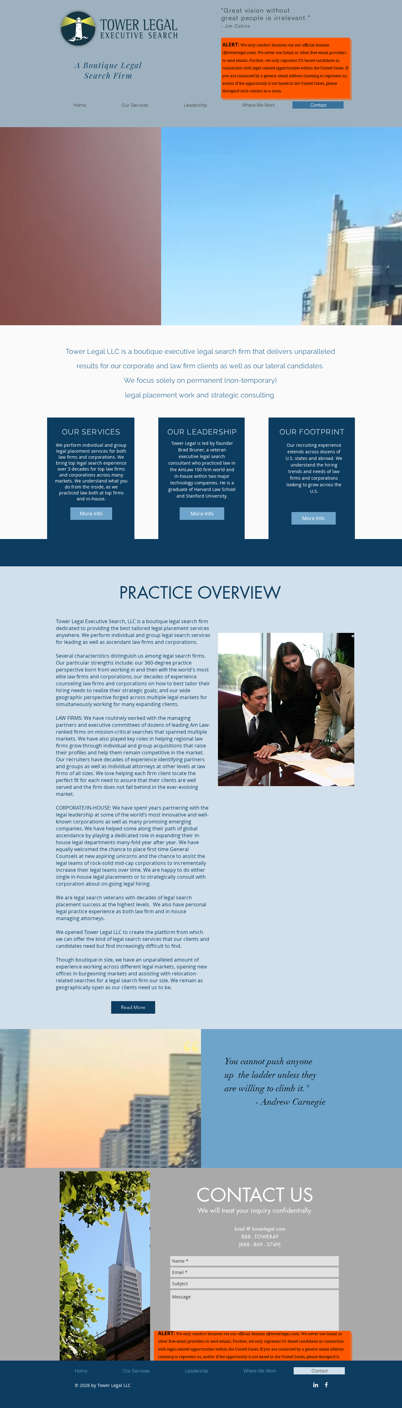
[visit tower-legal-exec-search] (315, 1384)
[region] (105, 1269)
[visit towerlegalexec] (326, 1384)
